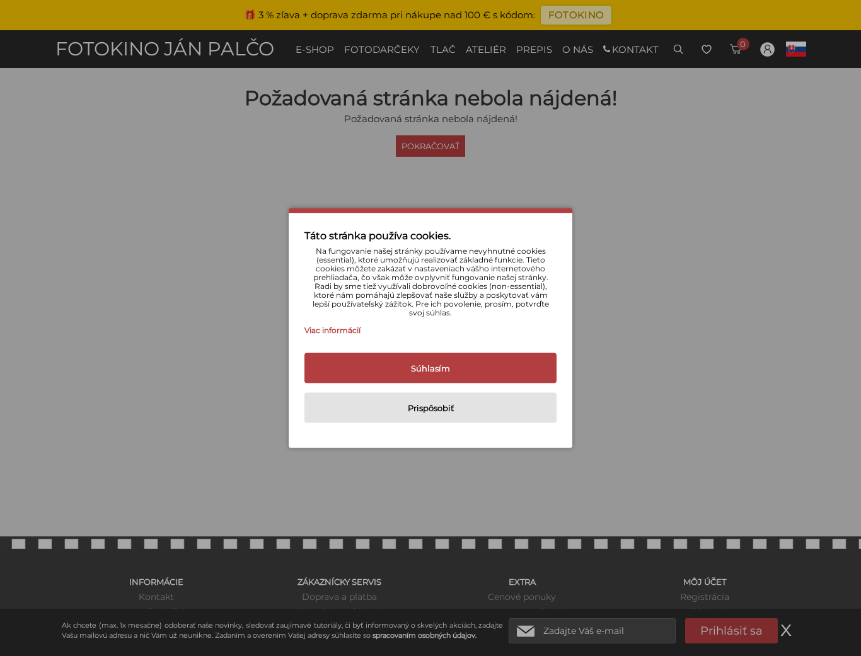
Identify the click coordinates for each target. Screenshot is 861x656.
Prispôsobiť (431, 408)
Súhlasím (430, 368)
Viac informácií (332, 330)
